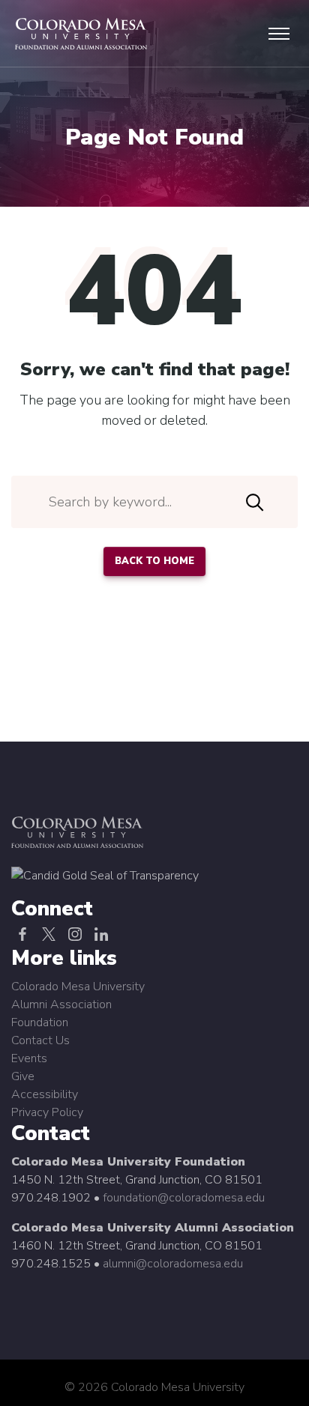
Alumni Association (61, 1004)
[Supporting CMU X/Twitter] (49, 934)
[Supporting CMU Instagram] (75, 934)
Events (29, 1058)
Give (22, 1076)
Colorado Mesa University (78, 986)
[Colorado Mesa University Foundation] (105, 875)
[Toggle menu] (279, 34)
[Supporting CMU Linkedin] (101, 934)
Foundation (39, 1022)
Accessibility (44, 1094)
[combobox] (154, 502)
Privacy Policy (47, 1112)
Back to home (154, 561)
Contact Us (40, 1040)
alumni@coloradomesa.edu (173, 1263)
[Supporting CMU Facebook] (22, 934)
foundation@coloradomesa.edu (184, 1198)
